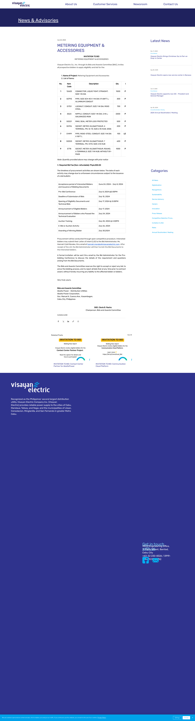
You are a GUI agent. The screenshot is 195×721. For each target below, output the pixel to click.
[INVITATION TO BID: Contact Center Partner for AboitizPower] (70, 349)
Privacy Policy (102, 718)
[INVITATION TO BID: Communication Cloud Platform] (112, 349)
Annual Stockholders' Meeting (158, 109)
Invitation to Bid (62, 315)
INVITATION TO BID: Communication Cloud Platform (111, 365)
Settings (177, 718)
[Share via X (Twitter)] (63, 321)
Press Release (154, 53)
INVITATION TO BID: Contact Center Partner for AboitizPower (68, 365)
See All (129, 335)
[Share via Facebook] (58, 321)
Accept (186, 718)
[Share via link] (73, 321)
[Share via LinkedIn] (68, 321)
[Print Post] (78, 321)
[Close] (192, 717)
